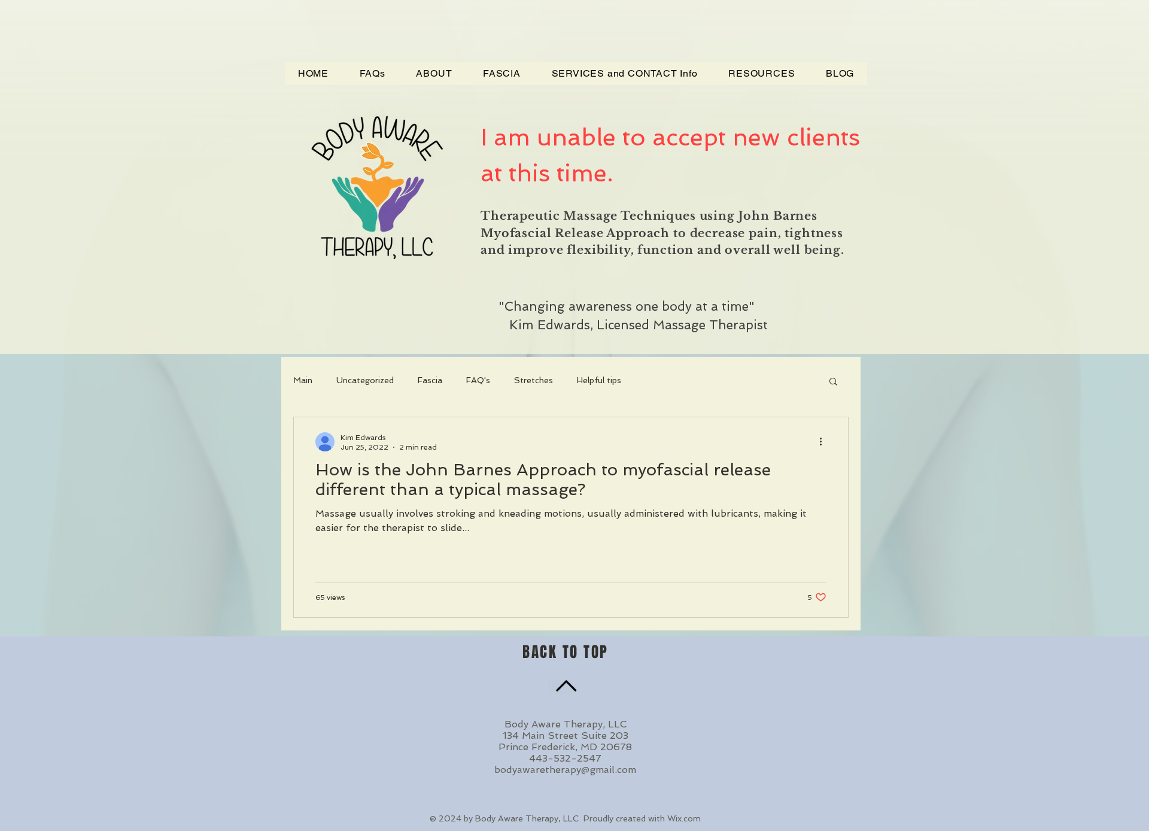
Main (302, 380)
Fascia (430, 380)
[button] (833, 382)
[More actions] (824, 442)
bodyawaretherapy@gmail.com (565, 769)
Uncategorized (365, 380)
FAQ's (478, 380)
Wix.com (684, 818)
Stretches (533, 380)
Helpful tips (599, 380)
